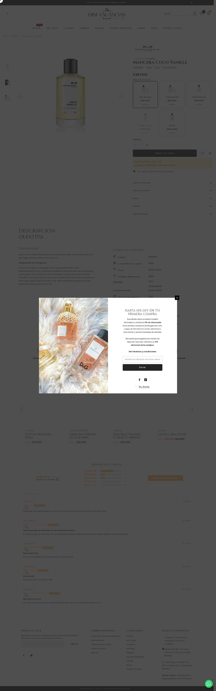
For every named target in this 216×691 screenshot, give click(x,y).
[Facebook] (139, 380)
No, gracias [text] (144, 387)
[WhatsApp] (209, 684)
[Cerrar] (177, 298)
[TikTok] (146, 380)
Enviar (142, 367)
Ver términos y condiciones (142, 351)
